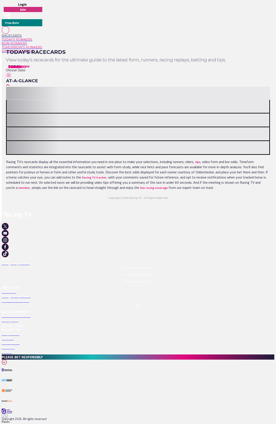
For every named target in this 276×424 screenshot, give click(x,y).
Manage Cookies (13, 325)
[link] (22, 36)
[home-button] (6, 15)
